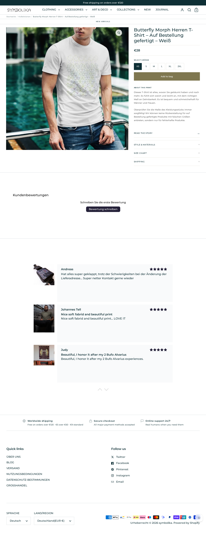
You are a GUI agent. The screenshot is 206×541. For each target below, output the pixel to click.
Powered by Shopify (186, 522)
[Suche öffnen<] (189, 10)
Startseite (11, 16)
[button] (189, 10)
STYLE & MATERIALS (144, 144)
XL (170, 66)
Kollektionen (24, 16)
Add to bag (167, 76)
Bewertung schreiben (103, 209)
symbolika (165, 522)
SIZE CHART (140, 153)
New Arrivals (103, 21)
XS (137, 66)
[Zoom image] (119, 33)
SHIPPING (139, 161)
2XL (180, 66)
